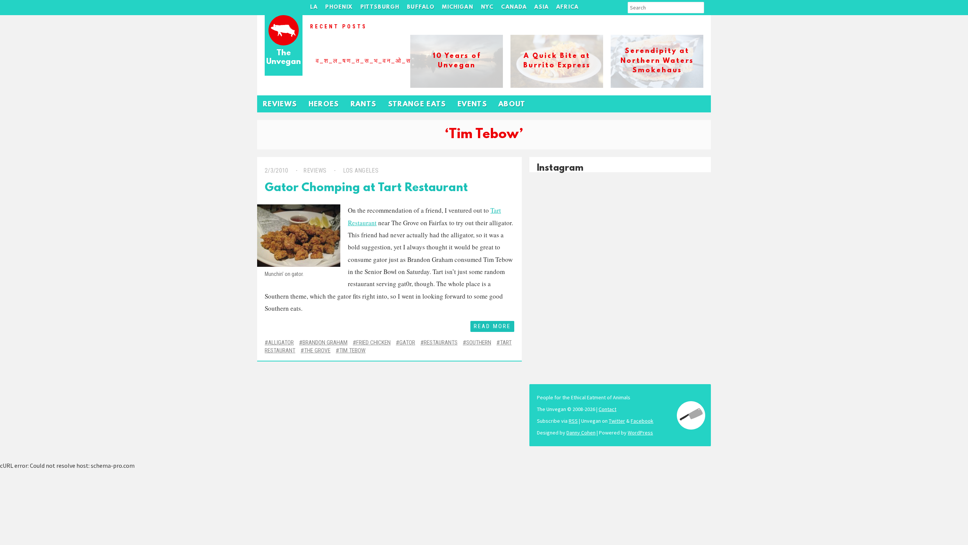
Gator (407, 342)
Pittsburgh (380, 7)
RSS (573, 420)
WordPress (640, 432)
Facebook (642, 420)
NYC (487, 7)
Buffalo (420, 7)
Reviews (280, 105)
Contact (607, 409)
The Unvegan (283, 58)
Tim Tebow (352, 350)
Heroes (324, 105)
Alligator (281, 342)
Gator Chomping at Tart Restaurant (366, 188)
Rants (364, 105)
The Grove (317, 350)
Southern (478, 342)
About (512, 105)
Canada (514, 7)
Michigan (457, 7)
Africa (567, 7)
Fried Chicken (373, 342)
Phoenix (338, 7)
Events (472, 105)
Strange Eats (417, 105)
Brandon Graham (324, 342)
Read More (492, 326)
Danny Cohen (581, 432)
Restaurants (441, 342)
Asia (541, 7)
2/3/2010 (277, 170)
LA (314, 7)
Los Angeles (361, 170)
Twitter (617, 420)
